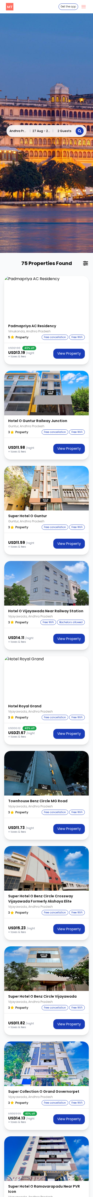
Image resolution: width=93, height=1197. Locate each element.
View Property (69, 353)
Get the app (68, 6)
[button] (46, 298)
